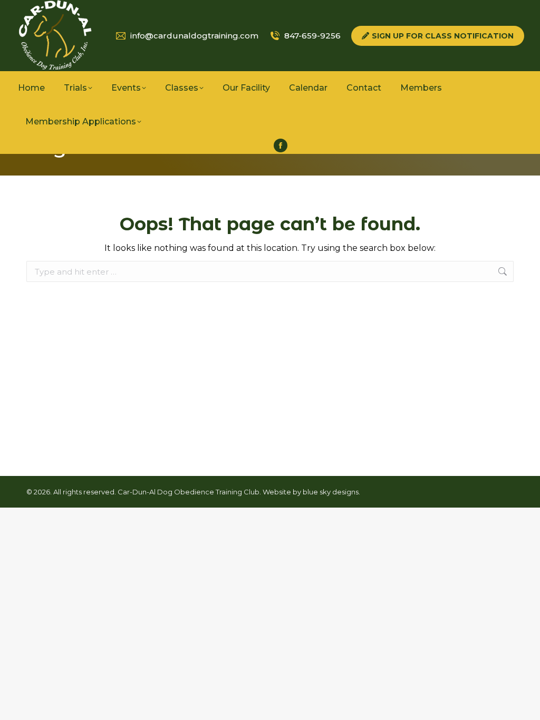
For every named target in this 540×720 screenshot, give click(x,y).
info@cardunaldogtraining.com (194, 36)
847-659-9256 (312, 36)
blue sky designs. (331, 492)
